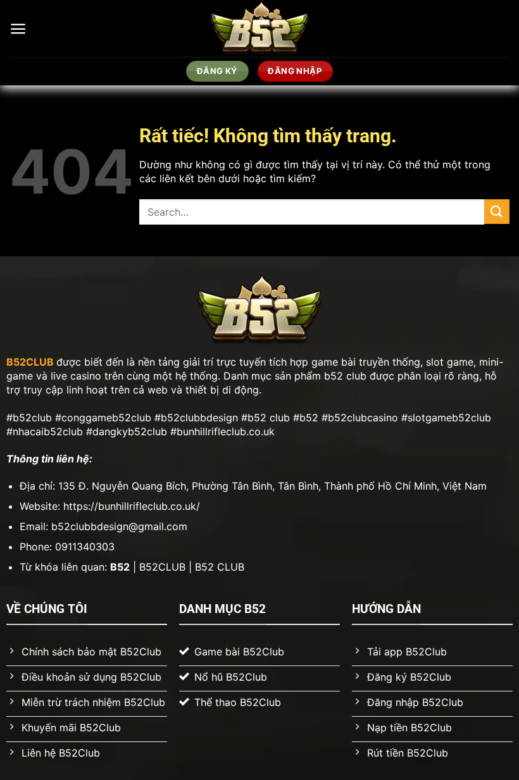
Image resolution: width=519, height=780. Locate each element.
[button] (18, 29)
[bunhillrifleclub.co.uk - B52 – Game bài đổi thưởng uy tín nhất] (259, 28)
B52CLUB (30, 362)
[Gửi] (497, 211)
